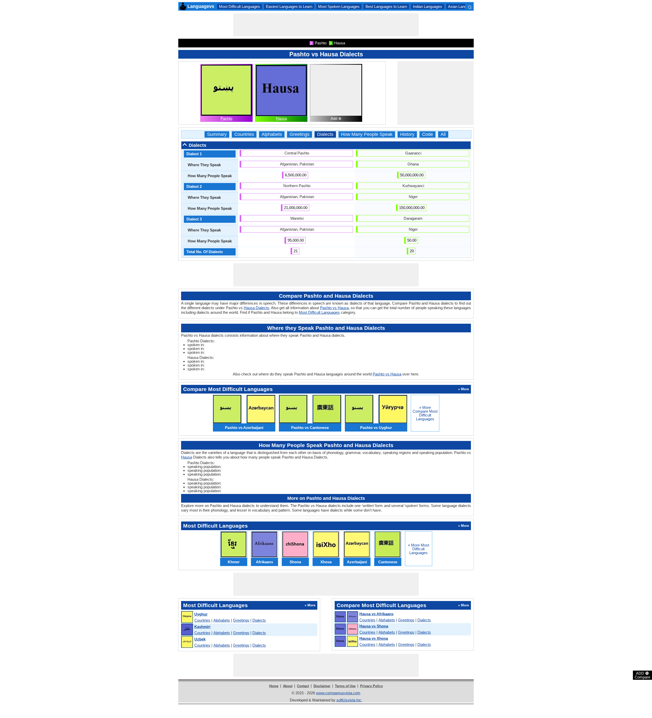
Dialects (325, 134)
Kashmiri (202, 626)
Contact (303, 686)
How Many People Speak (366, 134)
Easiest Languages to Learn (289, 6)
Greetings (299, 134)
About (287, 686)
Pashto (226, 118)
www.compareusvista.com (338, 693)
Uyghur (201, 614)
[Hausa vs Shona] (346, 629)
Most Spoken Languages (339, 6)
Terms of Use (345, 686)
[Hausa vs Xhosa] (346, 641)
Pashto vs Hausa (334, 308)
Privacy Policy (371, 686)
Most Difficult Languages (239, 6)
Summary (217, 134)
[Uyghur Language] (187, 617)
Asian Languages (462, 6)
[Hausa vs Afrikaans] (346, 617)
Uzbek (200, 639)
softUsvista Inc (348, 700)
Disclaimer (322, 686)
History (407, 134)
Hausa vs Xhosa (373, 638)
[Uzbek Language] (187, 642)
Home (273, 686)
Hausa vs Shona (373, 626)
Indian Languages (427, 6)
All (443, 134)
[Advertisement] (326, 24)
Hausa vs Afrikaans (376, 614)
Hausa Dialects (256, 308)
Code (427, 134)
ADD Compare (642, 675)
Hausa (281, 118)
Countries (244, 134)
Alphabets (272, 134)
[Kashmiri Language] (187, 629)
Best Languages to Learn (386, 6)
